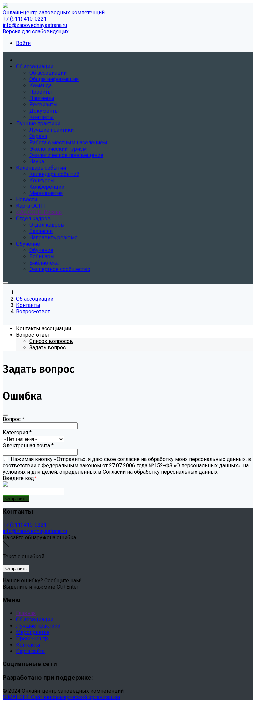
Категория (17, 432)
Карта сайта (30, 651)
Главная (26, 613)
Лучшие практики (38, 626)
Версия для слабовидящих (36, 31)
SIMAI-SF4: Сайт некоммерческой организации (61, 697)
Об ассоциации (34, 619)
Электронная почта (28, 445)
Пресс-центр (32, 638)
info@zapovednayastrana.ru (35, 25)
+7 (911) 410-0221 (25, 19)
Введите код (19, 478)
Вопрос (13, 419)
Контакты (28, 645)
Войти (23, 43)
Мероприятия (32, 632)
